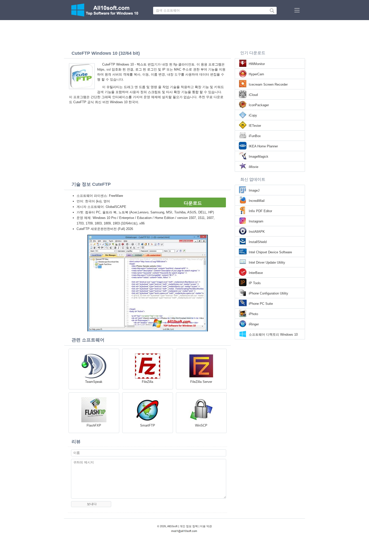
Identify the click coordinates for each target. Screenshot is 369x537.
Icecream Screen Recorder (268, 84)
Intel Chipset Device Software (270, 252)
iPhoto (253, 314)
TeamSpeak (93, 382)
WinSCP (201, 425)
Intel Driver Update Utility (267, 262)
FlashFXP (94, 425)
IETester (255, 126)
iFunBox (255, 136)
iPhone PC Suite (261, 304)
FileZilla (147, 382)
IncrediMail (257, 201)
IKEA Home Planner (263, 146)
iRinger (254, 324)
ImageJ (254, 190)
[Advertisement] (184, 34)
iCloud (253, 95)
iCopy (253, 115)
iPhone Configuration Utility (268, 293)
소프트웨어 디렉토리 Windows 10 (273, 334)
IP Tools (255, 283)
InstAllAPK (257, 231)
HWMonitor (257, 64)
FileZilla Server (201, 382)
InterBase (256, 273)
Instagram (256, 221)
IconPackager (259, 105)
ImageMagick (258, 156)
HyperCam (256, 74)
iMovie (253, 167)
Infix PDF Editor (260, 211)
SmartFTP (147, 425)
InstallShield (258, 242)
